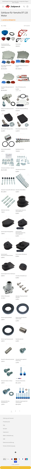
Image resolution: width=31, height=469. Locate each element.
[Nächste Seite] (19, 411)
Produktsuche (6, 421)
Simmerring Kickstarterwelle (7, 339)
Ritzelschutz (18, 44)
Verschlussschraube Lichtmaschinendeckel (5, 44)
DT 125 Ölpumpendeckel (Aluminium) (6, 66)
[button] (3, 6)
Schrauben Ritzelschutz (20, 380)
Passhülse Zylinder (19, 339)
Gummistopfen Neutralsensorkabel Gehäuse (7, 255)
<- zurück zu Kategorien (8, 20)
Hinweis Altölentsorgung (9, 446)
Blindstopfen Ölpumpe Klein (7, 128)
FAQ (4, 425)
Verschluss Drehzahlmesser (21, 275)
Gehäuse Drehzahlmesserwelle (7, 108)
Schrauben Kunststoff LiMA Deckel (8, 189)
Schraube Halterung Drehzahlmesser (5, 402)
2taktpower (17, 464)
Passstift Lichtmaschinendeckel (7, 359)
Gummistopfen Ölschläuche (21, 254)
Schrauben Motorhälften (21, 189)
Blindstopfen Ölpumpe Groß (21, 128)
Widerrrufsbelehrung (8, 435)
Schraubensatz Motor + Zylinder (7, 167)
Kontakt (5, 428)
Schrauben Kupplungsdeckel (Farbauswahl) (21, 402)
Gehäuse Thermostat (5, 296)
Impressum (6, 432)
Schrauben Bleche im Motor (6, 380)
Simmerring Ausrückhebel (6, 317)
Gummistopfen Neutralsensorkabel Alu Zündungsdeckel (20, 232)
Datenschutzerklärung (8, 442)
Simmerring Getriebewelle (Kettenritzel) (21, 318)
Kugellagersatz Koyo (20, 149)
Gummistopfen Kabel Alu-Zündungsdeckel (21, 210)
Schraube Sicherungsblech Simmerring (21, 360)
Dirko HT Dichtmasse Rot (21, 87)
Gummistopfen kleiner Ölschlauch (8, 273)
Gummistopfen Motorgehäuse (7, 231)
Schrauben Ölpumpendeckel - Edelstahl (22, 296)
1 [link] (11, 411)
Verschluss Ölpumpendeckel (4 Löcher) (22, 66)
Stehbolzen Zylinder (5, 210)
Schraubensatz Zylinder (20, 169)
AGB (4, 439)
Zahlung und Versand (8, 418)
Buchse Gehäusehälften (6, 149)
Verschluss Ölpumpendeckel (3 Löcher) (7, 87)
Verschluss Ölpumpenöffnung (22, 108)
